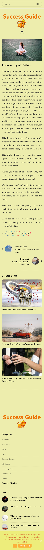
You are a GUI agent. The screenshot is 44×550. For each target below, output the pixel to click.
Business (5, 439)
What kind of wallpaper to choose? (25, 507)
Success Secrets (8, 459)
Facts (4, 454)
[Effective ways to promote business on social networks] (5, 499)
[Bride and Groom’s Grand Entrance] (22, 293)
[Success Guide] (22, 21)
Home (4, 479)
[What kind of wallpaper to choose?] (5, 509)
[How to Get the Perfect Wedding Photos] (22, 328)
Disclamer (6, 464)
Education (6, 444)
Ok (15, 546)
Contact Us (6, 474)
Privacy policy (7, 469)
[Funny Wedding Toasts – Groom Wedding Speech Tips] (22, 362)
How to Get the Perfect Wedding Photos (21, 344)
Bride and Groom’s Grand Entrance (19, 310)
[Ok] (41, 541)
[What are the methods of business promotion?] (5, 518)
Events (4, 449)
